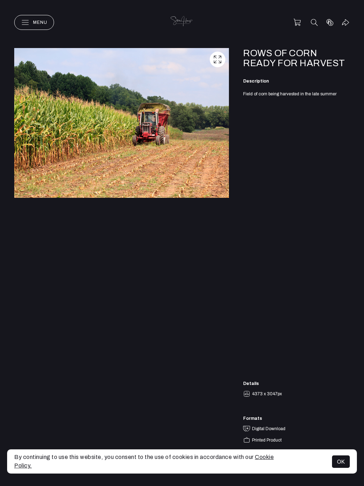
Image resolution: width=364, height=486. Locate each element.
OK (341, 462)
